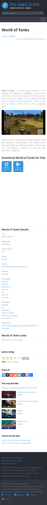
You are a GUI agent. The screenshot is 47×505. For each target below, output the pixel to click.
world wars (6, 310)
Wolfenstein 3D (22, 421)
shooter (4, 36)
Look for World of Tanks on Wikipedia (15, 440)
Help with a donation (9, 463)
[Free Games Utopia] (23, 5)
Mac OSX (5, 104)
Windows (12, 101)
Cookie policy (18, 492)
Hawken (20, 411)
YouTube (20, 495)
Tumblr (7, 495)
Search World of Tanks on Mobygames (15, 443)
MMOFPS (12, 36)
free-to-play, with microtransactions (30, 39)
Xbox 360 (19, 101)
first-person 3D (7, 318)
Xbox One (38, 101)
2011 (3, 252)
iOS (44, 101)
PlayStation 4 (29, 101)
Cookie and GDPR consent (33, 492)
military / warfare (8, 313)
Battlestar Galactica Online (27, 392)
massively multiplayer (10, 315)
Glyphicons (24, 484)
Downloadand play (7, 169)
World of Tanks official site (11, 340)
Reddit (7, 499)
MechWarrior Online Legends (27, 401)
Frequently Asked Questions (12, 458)
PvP (3, 308)
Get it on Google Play (19, 169)
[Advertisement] (23, 64)
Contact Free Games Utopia (12, 461)
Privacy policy (6, 492)
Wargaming (15, 150)
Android (13, 104)
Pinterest (33, 495)
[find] (41, 13)
